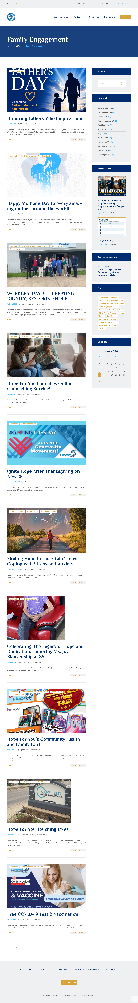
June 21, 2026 (11, 124)
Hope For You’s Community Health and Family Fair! (43, 742)
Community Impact (105, 307)
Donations (102, 310)
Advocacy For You (105, 108)
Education (112, 310)
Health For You (56, 246)
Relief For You (103, 138)
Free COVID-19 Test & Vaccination (42, 914)
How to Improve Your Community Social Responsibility (111, 272)
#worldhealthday (117, 301)
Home (9, 46)
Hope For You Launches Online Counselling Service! (39, 386)
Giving (121, 313)
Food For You (43, 246)
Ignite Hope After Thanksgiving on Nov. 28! (43, 474)
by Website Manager (25, 124)
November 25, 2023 (14, 482)
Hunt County (103, 319)
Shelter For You (104, 142)
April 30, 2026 (12, 304)
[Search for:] (112, 83)
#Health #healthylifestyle (108, 297)
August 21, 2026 (103, 213)
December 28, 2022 (14, 835)
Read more (11, 139)
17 (100, 371)
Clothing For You (105, 112)
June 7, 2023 (11, 750)
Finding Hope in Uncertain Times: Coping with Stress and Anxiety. (43, 561)
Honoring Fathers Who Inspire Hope (45, 118)
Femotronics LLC (60, 995)
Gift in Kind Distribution (107, 313)
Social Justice (103, 150)
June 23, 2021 (11, 919)
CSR (116, 307)
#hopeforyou (103, 301)
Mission (113, 319)
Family (121, 310)
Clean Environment (105, 304)
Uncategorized (44, 156)
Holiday (101, 316)
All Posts (19, 46)
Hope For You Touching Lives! (38, 829)
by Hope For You (23, 394)
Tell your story (105, 240)
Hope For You (102, 266)
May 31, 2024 (11, 394)
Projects (101, 133)
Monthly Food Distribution (108, 322)
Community (14, 156)
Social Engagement (17, 249)
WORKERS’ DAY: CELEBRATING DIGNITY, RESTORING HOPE (40, 296)
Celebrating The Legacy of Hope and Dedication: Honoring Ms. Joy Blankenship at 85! (45, 651)
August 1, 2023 (12, 662)
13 (112, 368)
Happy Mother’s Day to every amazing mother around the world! (44, 206)
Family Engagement (17, 71)
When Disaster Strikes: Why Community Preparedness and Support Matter (112, 205)
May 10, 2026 (11, 214)
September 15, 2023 (14, 569)
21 (116, 371)
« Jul (99, 382)
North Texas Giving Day (107, 325)
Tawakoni (101, 328)
